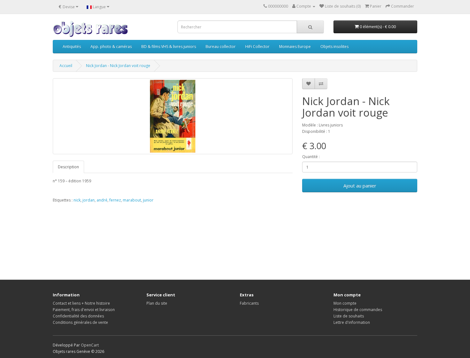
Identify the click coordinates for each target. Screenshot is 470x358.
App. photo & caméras (111, 46)
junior (148, 200)
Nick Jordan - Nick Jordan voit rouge (118, 65)
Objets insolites (334, 46)
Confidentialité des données (78, 316)
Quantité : (311, 156)
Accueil (65, 65)
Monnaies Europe (295, 46)
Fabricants (249, 303)
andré (102, 200)
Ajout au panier (359, 185)
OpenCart (90, 345)
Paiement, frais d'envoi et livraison (84, 309)
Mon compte (344, 303)
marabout (132, 200)
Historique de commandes (357, 309)
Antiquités (72, 46)
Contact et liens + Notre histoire (81, 303)
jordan (88, 200)
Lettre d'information (351, 322)
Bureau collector (221, 46)
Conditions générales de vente (80, 322)
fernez (115, 200)
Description (68, 167)
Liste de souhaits (348, 316)
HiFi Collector (257, 46)
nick (77, 200)
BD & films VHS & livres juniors (168, 46)
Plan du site (156, 303)
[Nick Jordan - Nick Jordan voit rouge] (173, 116)
